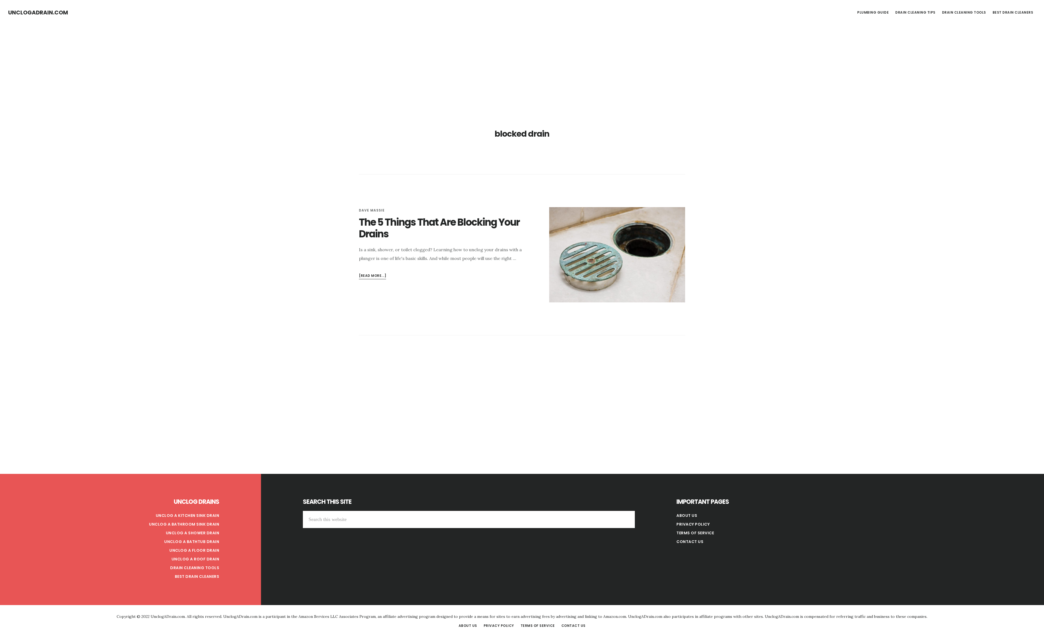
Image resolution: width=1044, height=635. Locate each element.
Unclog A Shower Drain (192, 533)
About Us (686, 515)
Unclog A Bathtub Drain (191, 541)
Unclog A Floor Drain (194, 550)
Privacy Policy (693, 524)
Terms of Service (695, 533)
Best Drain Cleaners (197, 576)
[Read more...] (372, 276)
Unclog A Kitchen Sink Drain (187, 515)
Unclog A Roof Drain (195, 559)
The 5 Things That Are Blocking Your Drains (439, 228)
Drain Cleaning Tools (194, 567)
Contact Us (689, 541)
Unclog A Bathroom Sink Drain (184, 524)
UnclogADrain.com (38, 12)
